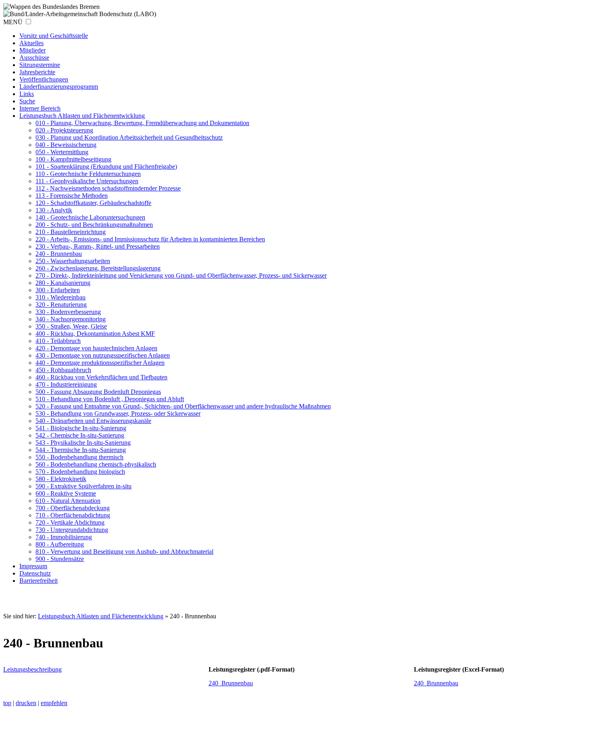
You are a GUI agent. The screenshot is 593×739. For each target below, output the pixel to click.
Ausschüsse (34, 57)
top (7, 702)
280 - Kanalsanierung (62, 282)
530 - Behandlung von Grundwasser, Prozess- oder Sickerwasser (117, 413)
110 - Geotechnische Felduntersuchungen (88, 173)
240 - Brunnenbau (58, 253)
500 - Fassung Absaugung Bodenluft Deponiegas (98, 391)
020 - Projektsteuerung (64, 130)
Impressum (33, 566)
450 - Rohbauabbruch (63, 369)
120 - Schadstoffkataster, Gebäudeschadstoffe (93, 202)
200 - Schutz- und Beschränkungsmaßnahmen (94, 224)
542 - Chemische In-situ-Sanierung (79, 435)
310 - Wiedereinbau (60, 297)
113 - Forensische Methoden (71, 195)
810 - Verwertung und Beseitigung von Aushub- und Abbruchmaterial (124, 551)
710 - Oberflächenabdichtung (72, 515)
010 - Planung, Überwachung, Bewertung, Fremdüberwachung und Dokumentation (142, 122)
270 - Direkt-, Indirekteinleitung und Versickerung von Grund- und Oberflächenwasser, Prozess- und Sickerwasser (181, 275)
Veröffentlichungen (43, 79)
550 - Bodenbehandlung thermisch (79, 457)
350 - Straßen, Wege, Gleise (71, 326)
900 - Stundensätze (59, 558)
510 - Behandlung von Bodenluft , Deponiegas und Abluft (109, 399)
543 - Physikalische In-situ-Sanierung (83, 442)
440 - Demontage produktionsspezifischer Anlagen (100, 362)
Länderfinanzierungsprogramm (58, 86)
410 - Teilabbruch (58, 340)
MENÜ (13, 22)
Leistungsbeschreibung (32, 669)
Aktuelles (31, 43)
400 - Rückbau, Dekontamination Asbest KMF (95, 333)
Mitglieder (32, 50)
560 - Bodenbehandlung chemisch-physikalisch (95, 464)
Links (26, 93)
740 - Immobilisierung (63, 537)
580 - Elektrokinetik (60, 478)
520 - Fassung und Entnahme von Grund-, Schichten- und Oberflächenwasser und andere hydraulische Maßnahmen (183, 406)
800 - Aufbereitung (59, 544)
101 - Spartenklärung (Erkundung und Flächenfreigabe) (106, 166)
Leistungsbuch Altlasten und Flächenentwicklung (82, 115)
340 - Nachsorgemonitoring (70, 319)
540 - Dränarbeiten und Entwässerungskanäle (93, 420)
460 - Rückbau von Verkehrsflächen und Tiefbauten (101, 377)
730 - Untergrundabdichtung (71, 529)
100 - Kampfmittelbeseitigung (73, 159)
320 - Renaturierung (61, 304)
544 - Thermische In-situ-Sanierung (80, 449)
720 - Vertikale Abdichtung (69, 522)
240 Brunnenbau (231, 683)
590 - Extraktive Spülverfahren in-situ (83, 486)
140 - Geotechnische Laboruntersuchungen (90, 217)
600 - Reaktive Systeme (65, 493)
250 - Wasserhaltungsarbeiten (72, 260)
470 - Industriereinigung (66, 384)
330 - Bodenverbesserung (68, 311)
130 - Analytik (53, 210)
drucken (26, 702)
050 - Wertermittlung (61, 152)
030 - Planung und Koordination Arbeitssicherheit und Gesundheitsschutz (129, 137)
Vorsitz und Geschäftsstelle (53, 35)
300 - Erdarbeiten (57, 290)
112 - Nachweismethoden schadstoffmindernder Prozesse (108, 188)
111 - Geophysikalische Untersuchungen (86, 181)
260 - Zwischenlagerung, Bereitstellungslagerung (98, 268)
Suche (27, 101)
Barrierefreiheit (38, 580)
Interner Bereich (40, 108)
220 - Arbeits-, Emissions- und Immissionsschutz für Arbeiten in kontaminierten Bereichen (150, 239)
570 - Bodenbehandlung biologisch (80, 471)
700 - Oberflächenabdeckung (72, 508)
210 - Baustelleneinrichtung (70, 231)
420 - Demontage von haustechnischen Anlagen (96, 348)
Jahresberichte (37, 72)
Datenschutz (35, 573)
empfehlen (54, 702)
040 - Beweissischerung (65, 144)
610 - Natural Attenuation (67, 500)
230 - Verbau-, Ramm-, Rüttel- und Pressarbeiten (97, 246)
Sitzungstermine (39, 64)
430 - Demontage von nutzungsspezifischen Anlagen (102, 355)
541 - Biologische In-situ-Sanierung (80, 428)
